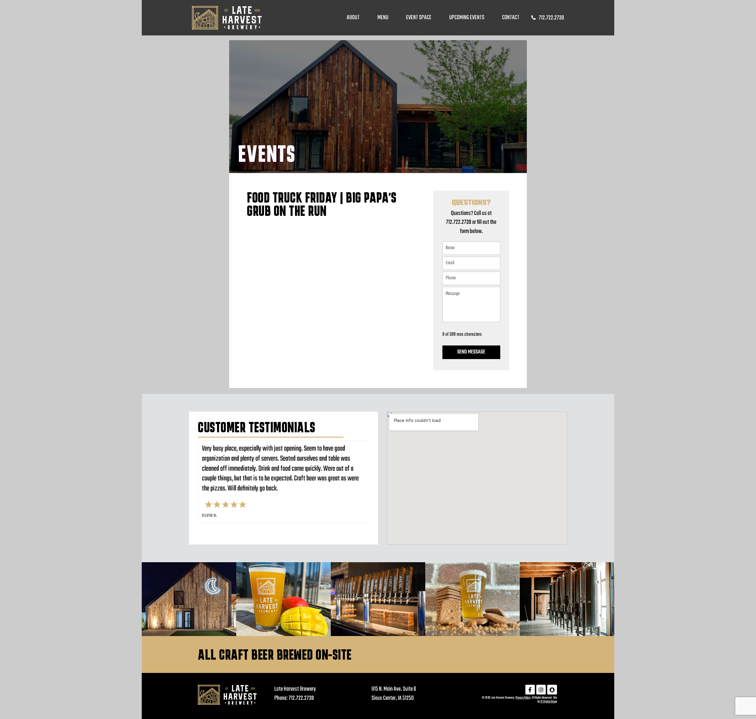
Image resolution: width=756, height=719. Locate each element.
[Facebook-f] (530, 689)
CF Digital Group (548, 701)
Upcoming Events (466, 17)
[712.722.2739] (533, 17)
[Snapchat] (552, 689)
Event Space (418, 17)
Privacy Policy (523, 697)
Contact (510, 17)
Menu (382, 17)
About (353, 17)
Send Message (471, 352)
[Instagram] (541, 689)
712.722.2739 (551, 17)
